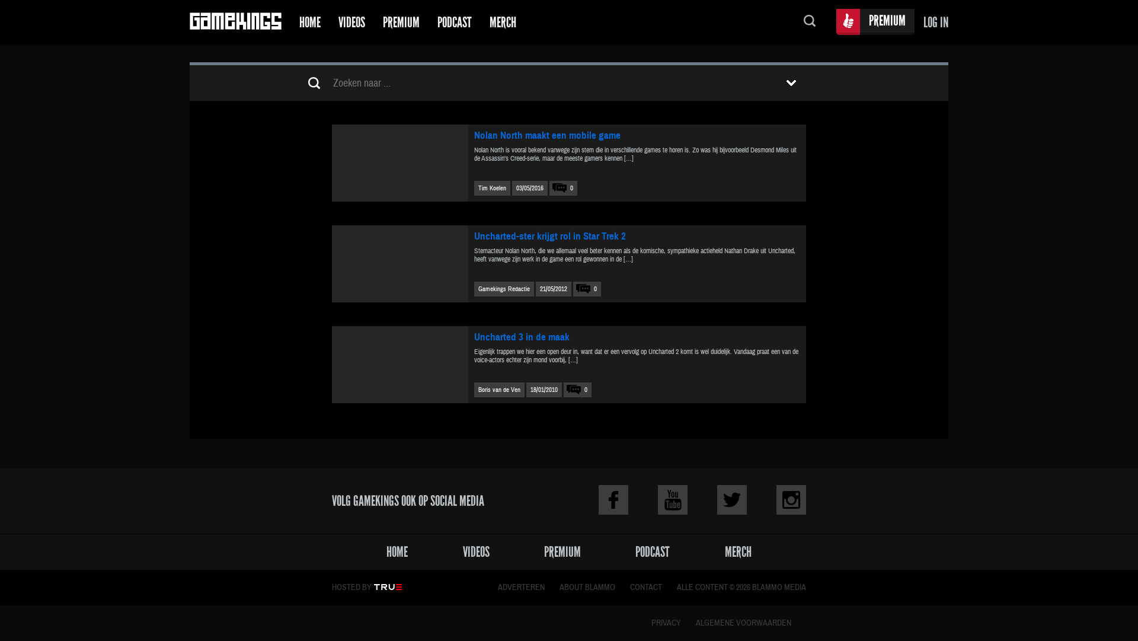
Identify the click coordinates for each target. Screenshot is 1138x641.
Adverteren (521, 587)
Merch (503, 22)
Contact (646, 587)
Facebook (613, 500)
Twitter (732, 500)
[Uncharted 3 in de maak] (400, 364)
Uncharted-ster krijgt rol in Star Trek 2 (550, 236)
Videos (351, 22)
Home (310, 22)
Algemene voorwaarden (743, 623)
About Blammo (587, 587)
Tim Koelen (492, 188)
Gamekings (236, 22)
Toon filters (791, 83)
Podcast (454, 22)
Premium (401, 22)
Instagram (791, 500)
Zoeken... (809, 22)
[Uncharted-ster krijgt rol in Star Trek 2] (400, 263)
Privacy (666, 623)
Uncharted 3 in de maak (522, 337)
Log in (935, 22)
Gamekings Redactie (504, 289)
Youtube (673, 500)
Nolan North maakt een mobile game (547, 135)
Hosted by (352, 587)
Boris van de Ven (499, 389)
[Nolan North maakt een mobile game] (400, 163)
